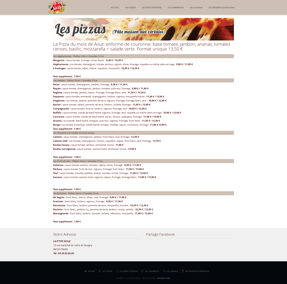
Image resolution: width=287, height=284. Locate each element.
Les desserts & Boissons (222, 7)
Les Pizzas (130, 7)
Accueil (115, 7)
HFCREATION (163, 278)
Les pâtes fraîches (152, 7)
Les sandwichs (176, 7)
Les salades (196, 7)
